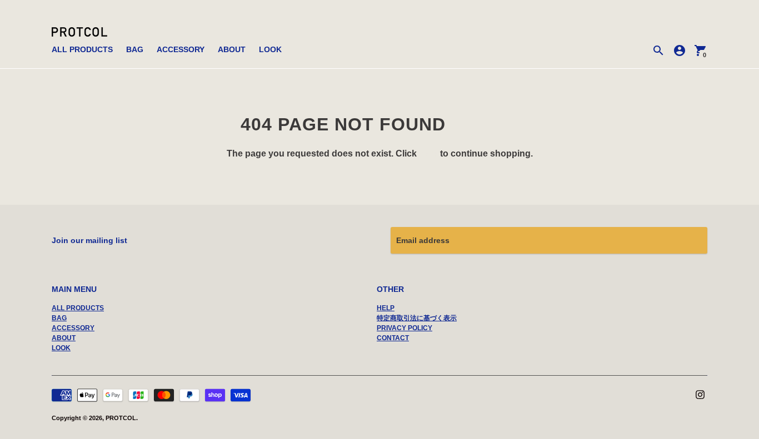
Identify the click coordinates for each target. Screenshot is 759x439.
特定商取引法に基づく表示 (417, 318)
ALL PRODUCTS (82, 49)
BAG (134, 49)
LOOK (270, 49)
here (428, 153)
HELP (386, 308)
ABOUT (232, 49)
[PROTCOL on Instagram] (700, 393)
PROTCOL (121, 418)
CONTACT (393, 338)
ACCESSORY (180, 49)
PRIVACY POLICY (404, 328)
